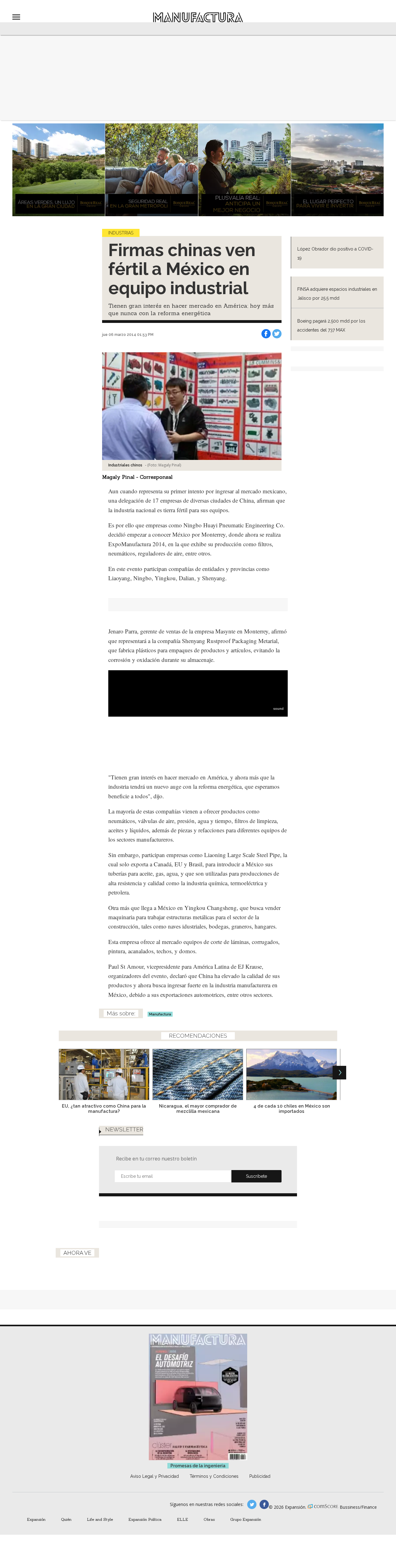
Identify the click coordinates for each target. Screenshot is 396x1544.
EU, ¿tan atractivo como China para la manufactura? (104, 1108)
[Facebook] (266, 333)
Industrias (120, 232)
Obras (209, 1519)
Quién (66, 1519)
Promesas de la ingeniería (198, 1465)
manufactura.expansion (264, 1504)
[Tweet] (277, 333)
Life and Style (100, 1519)
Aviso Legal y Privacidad (154, 1476)
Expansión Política (144, 1519)
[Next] (339, 1072)
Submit (256, 1176)
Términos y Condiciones (214, 1476)
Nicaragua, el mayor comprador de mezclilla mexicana (198, 1108)
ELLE (182, 1519)
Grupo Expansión (245, 1519)
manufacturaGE (251, 1504)
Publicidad (259, 1476)
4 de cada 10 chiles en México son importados (291, 1108)
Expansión (36, 1519)
